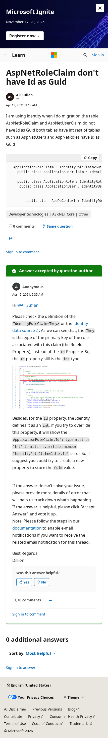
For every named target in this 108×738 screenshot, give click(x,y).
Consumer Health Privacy (71, 716)
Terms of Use (15, 723)
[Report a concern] (10, 238)
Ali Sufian (24, 95)
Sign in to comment (22, 252)
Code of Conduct (46, 723)
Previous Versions (47, 709)
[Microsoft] (54, 55)
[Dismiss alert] (100, 8)
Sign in (98, 54)
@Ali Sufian (28, 305)
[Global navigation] (5, 54)
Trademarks (79, 723)
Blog (72, 709)
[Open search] (85, 54)
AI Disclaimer (15, 709)
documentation (27, 528)
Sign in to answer (20, 667)
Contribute (13, 716)
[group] (54, 184)
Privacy (34, 716)
